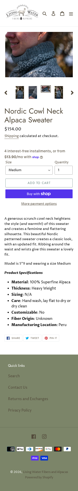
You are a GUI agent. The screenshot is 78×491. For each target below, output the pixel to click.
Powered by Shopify (39, 477)
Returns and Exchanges (28, 399)
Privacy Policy (20, 410)
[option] (19, 92)
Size (8, 162)
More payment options (39, 204)
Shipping (11, 136)
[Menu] (71, 13)
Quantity (62, 162)
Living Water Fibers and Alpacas (45, 472)
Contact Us (17, 387)
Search (14, 376)
